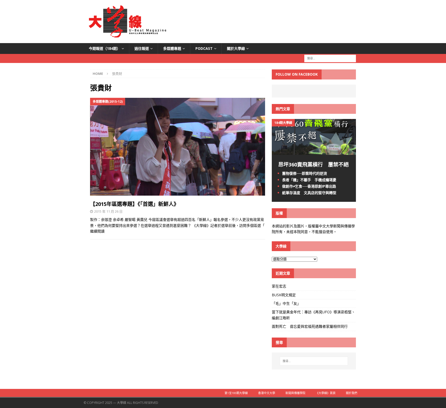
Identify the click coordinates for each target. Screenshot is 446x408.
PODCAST (204, 48)
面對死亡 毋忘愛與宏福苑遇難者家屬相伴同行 (310, 326)
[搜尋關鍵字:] (330, 58)
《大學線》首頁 (326, 393)
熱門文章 (283, 108)
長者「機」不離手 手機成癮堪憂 (309, 179)
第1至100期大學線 (236, 393)
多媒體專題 (172, 48)
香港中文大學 (266, 393)
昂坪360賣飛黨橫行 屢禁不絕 (313, 164)
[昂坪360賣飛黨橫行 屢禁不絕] (314, 151)
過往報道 (141, 48)
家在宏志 (279, 286)
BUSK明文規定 (284, 294)
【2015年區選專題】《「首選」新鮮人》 (134, 204)
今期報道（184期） (104, 48)
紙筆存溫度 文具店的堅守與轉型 (309, 192)
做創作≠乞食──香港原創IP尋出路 (309, 186)
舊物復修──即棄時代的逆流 (304, 173)
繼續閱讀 (97, 231)
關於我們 (351, 393)
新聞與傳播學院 (295, 393)
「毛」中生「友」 (286, 303)
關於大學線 (236, 48)
